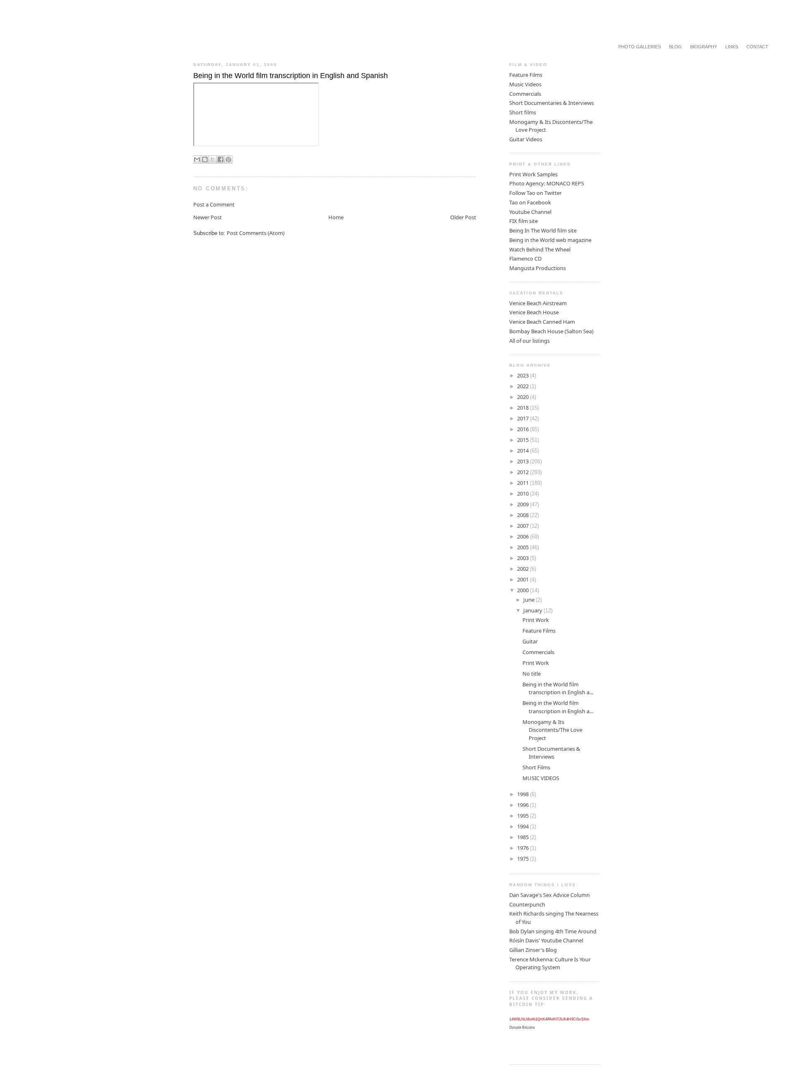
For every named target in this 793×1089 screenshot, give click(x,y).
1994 (523, 826)
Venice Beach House (534, 312)
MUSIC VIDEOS (540, 778)
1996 (523, 805)
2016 (523, 429)
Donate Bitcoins (522, 1027)
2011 (523, 482)
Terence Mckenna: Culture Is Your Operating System (550, 963)
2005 (523, 547)
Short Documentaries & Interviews (551, 103)
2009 (523, 504)
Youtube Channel (530, 212)
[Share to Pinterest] (228, 159)
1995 (523, 815)
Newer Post (207, 217)
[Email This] (197, 159)
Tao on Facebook (530, 202)
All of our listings (529, 340)
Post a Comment (214, 204)
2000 (523, 590)
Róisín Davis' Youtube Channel (546, 940)
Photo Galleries (639, 46)
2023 (523, 375)
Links (731, 46)
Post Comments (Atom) (256, 233)
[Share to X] (213, 159)
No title (531, 673)
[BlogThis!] (205, 159)
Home (336, 217)
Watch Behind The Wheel (539, 249)
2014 (523, 450)
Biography (703, 46)
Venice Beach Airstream (538, 303)
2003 (523, 558)
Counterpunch (527, 904)
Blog (675, 46)
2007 (523, 525)
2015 (523, 440)
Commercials (525, 93)
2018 (523, 407)
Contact (757, 46)
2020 (523, 397)
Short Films (536, 767)
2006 (523, 536)
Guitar (530, 641)
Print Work (535, 620)
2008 (523, 515)
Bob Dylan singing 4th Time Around (552, 931)
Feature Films (525, 74)
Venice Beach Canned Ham (542, 321)
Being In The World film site (543, 230)
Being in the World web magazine (550, 240)
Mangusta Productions (537, 268)
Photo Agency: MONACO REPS (546, 183)
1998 (523, 794)
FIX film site (523, 221)
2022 (523, 386)
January (533, 610)
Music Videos (525, 84)
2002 (523, 568)
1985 (523, 837)
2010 (523, 493)
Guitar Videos (525, 139)
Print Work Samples (533, 174)
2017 (523, 418)
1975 (523, 858)
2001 (523, 579)
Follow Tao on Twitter (535, 193)
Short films (522, 112)
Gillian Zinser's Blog (533, 950)
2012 (523, 472)
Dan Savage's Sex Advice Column (549, 895)
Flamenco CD (525, 258)
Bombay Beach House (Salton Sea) (551, 331)
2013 (523, 461)
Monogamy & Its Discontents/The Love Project (552, 730)
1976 (523, 848)
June (529, 599)
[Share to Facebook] (220, 159)
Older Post (463, 217)
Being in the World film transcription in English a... (557, 688)
